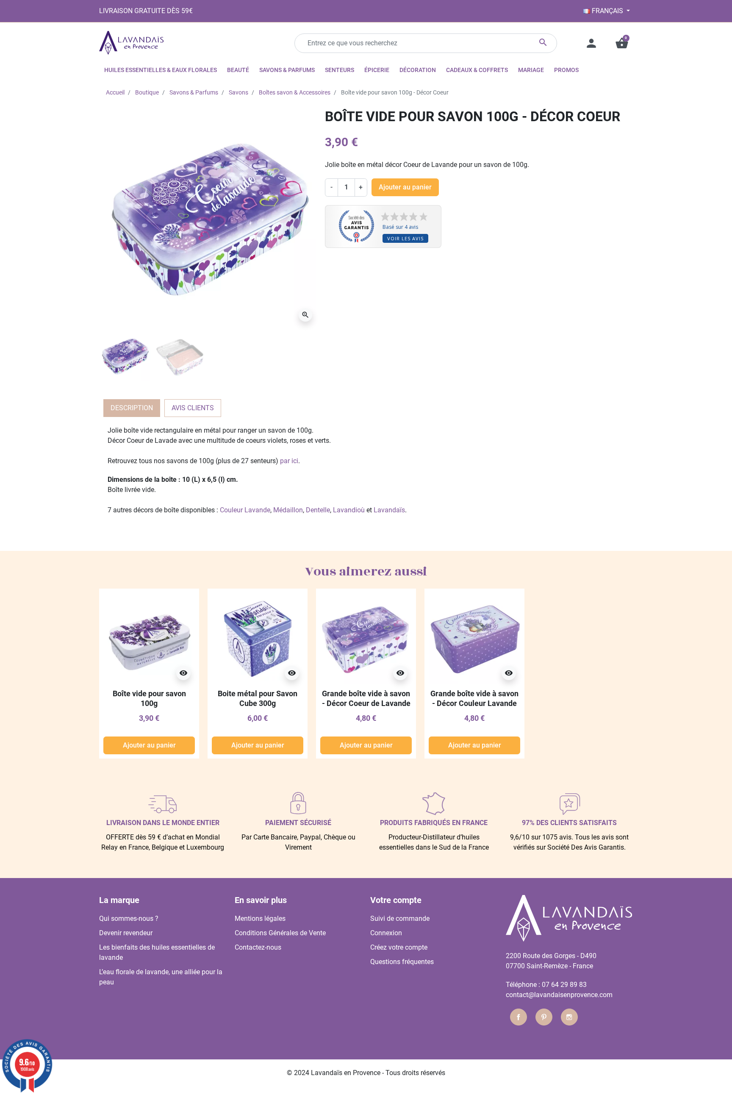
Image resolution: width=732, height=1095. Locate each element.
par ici (289, 461)
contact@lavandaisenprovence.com (559, 995)
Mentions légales (260, 918)
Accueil (115, 92)
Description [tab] (132, 408)
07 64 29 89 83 (564, 985)
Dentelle (318, 510)
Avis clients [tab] (193, 408)
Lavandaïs (389, 510)
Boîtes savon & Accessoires (294, 92)
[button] (622, 43)
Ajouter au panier (405, 187)
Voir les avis (405, 238)
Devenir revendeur (125, 933)
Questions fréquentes (402, 962)
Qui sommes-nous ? (128, 918)
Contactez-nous (258, 947)
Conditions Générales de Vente (280, 933)
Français (607, 11)
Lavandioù (349, 510)
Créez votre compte (398, 947)
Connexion (386, 933)
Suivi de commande (400, 918)
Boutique (147, 92)
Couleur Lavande (245, 510)
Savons (238, 92)
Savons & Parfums (193, 92)
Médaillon (288, 510)
